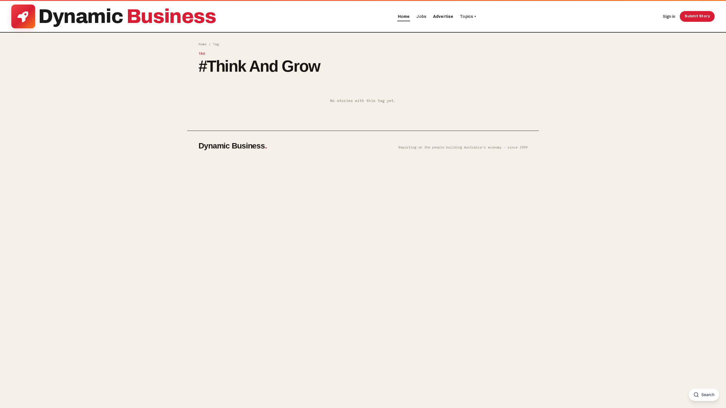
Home (404, 16)
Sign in (669, 16)
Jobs (421, 16)
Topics (468, 16)
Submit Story (697, 16)
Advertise (443, 16)
